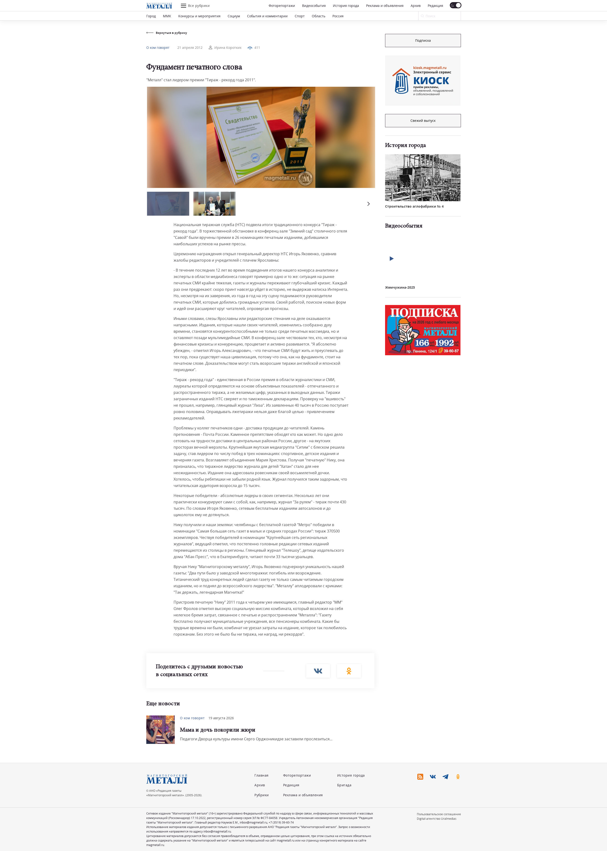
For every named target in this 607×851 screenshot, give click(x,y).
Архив (416, 5)
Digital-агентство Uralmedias (436, 819)
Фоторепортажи (282, 5)
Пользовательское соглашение (439, 814)
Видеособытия (314, 5)
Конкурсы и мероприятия (199, 16)
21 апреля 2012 (189, 47)
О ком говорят (158, 47)
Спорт (300, 16)
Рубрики (261, 795)
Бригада (344, 785)
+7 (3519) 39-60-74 (281, 822)
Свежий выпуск (423, 120)
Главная (261, 775)
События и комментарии (267, 16)
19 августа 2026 (221, 718)
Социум (234, 16)
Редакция (435, 5)
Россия (338, 16)
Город (151, 16)
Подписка (423, 40)
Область (318, 16)
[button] (368, 204)
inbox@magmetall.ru (253, 822)
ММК (167, 16)
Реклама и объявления (385, 5)
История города (346, 5)
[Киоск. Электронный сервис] (422, 80)
